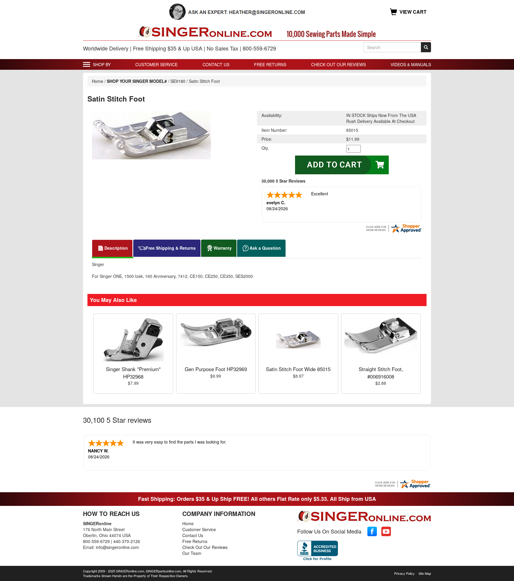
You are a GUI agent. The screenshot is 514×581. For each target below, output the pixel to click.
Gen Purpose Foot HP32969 (216, 369)
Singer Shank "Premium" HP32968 (133, 372)
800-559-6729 (96, 541)
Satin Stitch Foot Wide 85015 (298, 369)
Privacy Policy (404, 573)
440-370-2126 (126, 541)
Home (97, 81)
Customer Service (156, 64)
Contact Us (216, 64)
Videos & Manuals (411, 64)
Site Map (425, 573)
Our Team (191, 553)
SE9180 (177, 81)
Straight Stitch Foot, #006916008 (381, 372)
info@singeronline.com (117, 547)
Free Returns (270, 64)
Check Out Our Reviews (338, 64)
